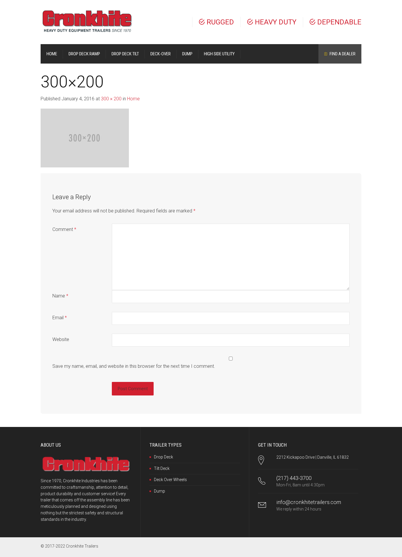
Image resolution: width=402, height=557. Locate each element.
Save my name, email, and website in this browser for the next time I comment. (133, 366)
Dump (159, 491)
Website (60, 339)
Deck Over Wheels (170, 479)
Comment (64, 229)
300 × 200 (111, 99)
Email (59, 317)
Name (60, 296)
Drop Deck (163, 457)
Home (133, 99)
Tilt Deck (162, 468)
